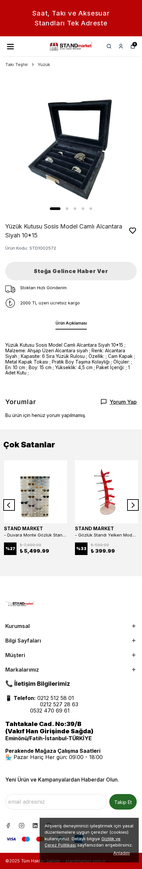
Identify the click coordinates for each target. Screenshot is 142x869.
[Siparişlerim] (121, 46)
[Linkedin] (35, 825)
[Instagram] (21, 825)
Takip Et (123, 802)
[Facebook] (8, 825)
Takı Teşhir (16, 64)
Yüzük (44, 64)
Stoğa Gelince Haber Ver (71, 271)
